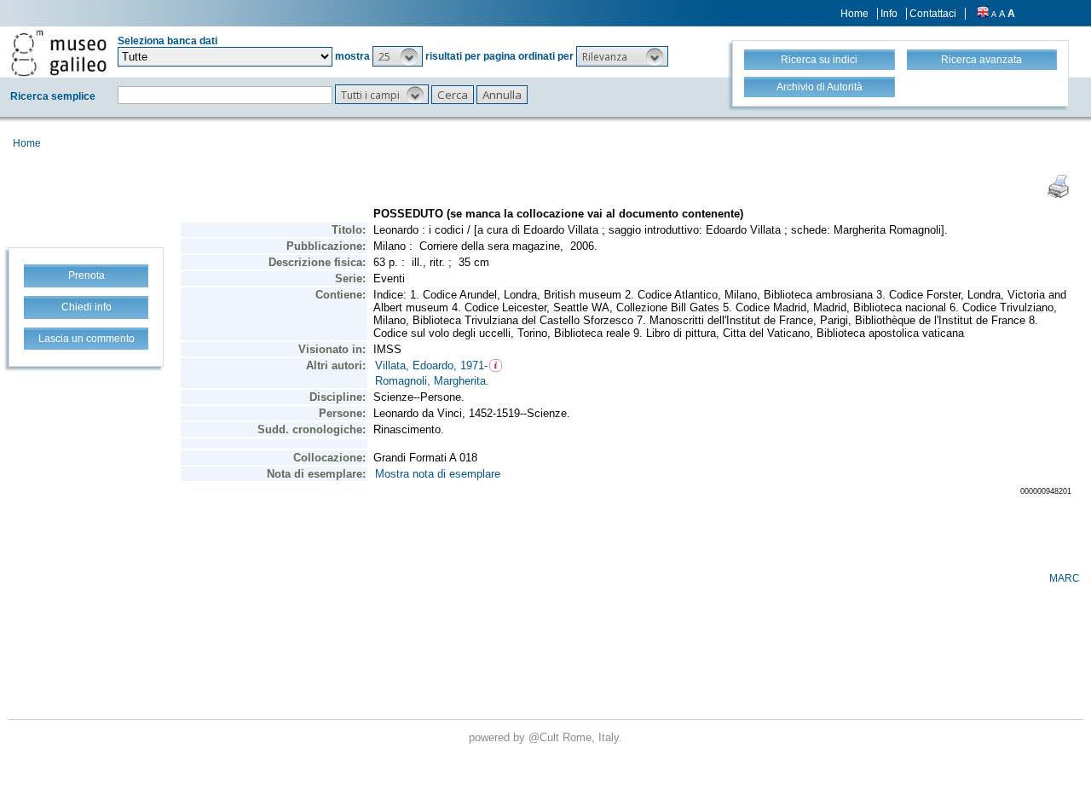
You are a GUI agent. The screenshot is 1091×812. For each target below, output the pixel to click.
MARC (1064, 578)
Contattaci (932, 14)
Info (889, 14)
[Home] (58, 53)
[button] (397, 56)
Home (854, 14)
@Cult (545, 737)
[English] (983, 14)
